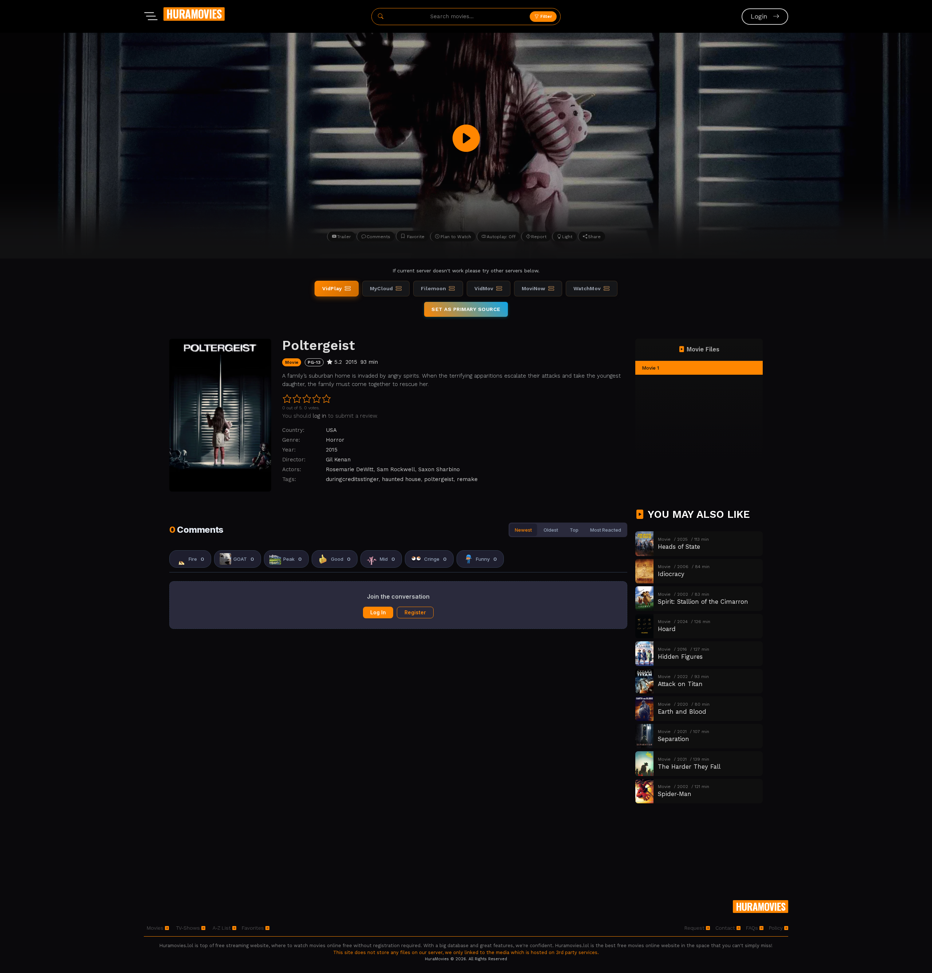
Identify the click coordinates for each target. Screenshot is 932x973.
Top (574, 530)
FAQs (752, 928)
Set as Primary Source (466, 309)
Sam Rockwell (396, 469)
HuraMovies (194, 13)
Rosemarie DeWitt (350, 469)
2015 (331, 449)
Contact (725, 928)
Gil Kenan (338, 459)
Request (695, 928)
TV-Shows (188, 928)
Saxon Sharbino (439, 469)
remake (467, 479)
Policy (776, 928)
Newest (523, 530)
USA (331, 430)
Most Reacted (605, 530)
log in (319, 416)
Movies (156, 928)
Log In (378, 612)
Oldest (551, 530)
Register (415, 612)
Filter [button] (545, 16)
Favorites (253, 928)
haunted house (401, 479)
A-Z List (222, 928)
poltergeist (439, 479)
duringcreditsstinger (352, 479)
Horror (335, 440)
